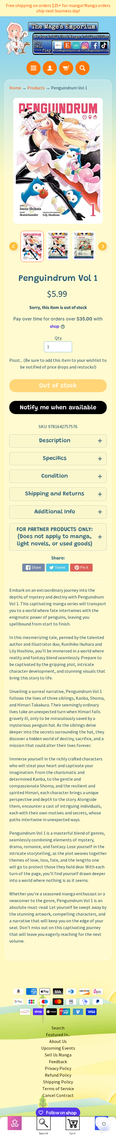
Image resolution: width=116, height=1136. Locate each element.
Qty (58, 338)
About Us (58, 1041)
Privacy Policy (58, 1068)
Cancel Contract (58, 1095)
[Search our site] (82, 68)
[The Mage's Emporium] (58, 38)
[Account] (50, 68)
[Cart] (66, 68)
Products (36, 88)
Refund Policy (58, 1075)
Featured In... (58, 1034)
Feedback (58, 1061)
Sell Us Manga (58, 1055)
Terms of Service (58, 1088)
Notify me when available (58, 408)
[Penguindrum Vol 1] (32, 246)
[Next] (102, 246)
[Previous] (13, 246)
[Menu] (33, 68)
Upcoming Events (58, 1048)
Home (15, 88)
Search (58, 1028)
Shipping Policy (58, 1082)
